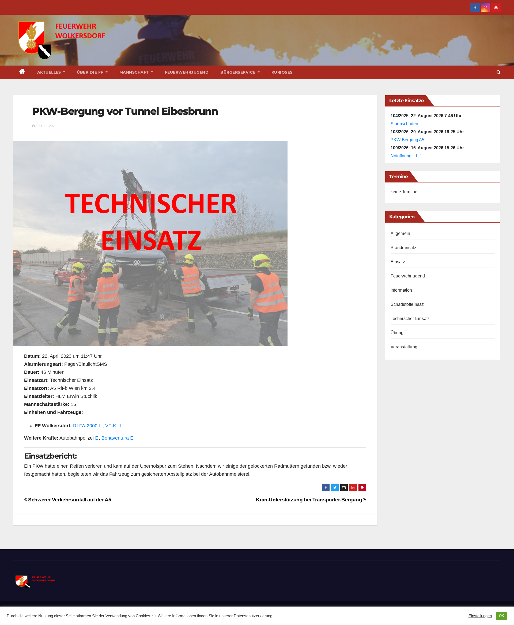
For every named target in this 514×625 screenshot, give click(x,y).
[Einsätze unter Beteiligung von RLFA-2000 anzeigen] (101, 425)
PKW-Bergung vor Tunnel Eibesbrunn (125, 111)
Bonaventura (115, 438)
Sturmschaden (404, 123)
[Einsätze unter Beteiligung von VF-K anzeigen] (119, 425)
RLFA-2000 (85, 425)
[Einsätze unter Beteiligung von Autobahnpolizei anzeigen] (97, 438)
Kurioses (282, 72)
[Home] (22, 72)
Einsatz (398, 262)
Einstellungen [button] (480, 616)
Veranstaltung (404, 347)
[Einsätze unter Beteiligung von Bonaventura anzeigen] (132, 438)
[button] (499, 72)
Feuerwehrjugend (187, 72)
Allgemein (400, 233)
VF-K (110, 425)
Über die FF (90, 72)
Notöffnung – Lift (406, 156)
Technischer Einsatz (410, 318)
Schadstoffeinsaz (407, 304)
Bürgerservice (238, 72)
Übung (397, 332)
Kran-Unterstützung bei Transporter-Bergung (309, 499)
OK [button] (501, 616)
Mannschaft (134, 72)
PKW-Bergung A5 (407, 140)
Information (401, 290)
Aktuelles (49, 72)
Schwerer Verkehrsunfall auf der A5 (69, 499)
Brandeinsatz (403, 247)
